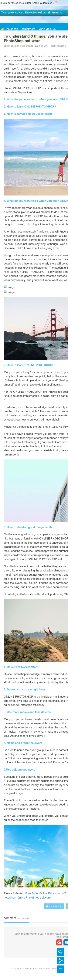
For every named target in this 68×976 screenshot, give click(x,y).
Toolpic (3, 2)
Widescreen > (47, 2)
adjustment (28, 28)
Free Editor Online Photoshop (33, 14)
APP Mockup (47, 28)
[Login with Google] (59, 942)
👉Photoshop (9, 28)
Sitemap (56, 968)
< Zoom (35, 2)
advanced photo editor (19, 2)
